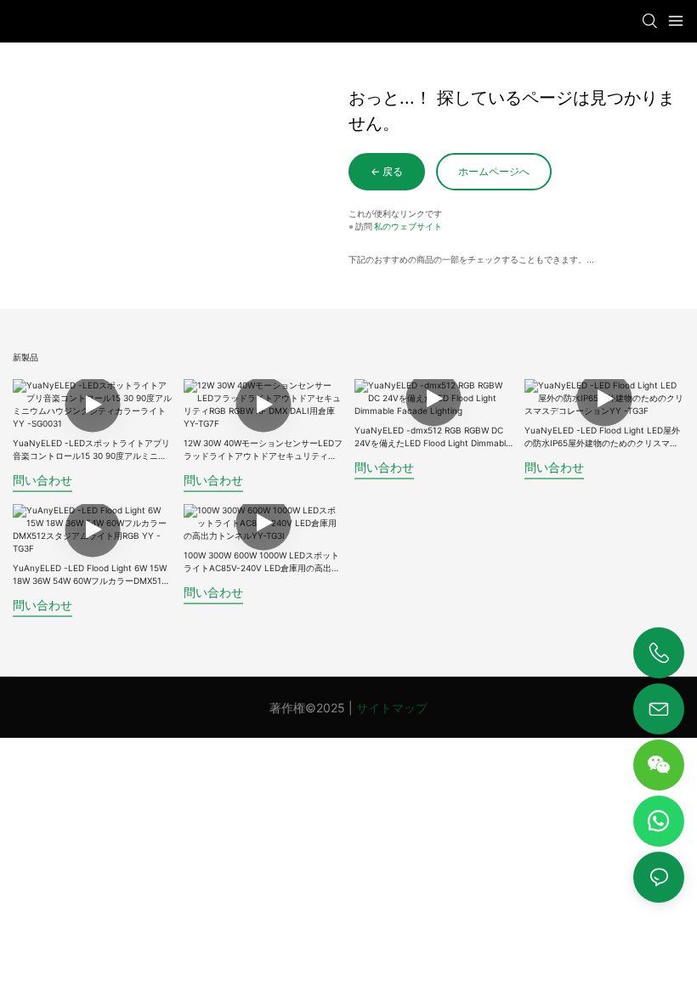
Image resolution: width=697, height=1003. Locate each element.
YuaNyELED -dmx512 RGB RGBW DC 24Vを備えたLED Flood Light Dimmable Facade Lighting (432, 437)
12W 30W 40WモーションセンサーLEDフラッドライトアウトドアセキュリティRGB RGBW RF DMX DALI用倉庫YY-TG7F (263, 450)
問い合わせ (42, 480)
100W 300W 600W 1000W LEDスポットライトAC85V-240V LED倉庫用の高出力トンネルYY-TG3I (262, 562)
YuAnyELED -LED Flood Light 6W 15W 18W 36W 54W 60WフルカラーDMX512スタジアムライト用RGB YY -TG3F (90, 575)
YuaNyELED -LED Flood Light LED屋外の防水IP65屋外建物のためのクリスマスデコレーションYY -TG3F (602, 437)
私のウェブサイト (408, 226)
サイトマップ (392, 707)
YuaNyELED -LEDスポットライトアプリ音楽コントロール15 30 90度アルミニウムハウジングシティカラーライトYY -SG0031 (91, 450)
